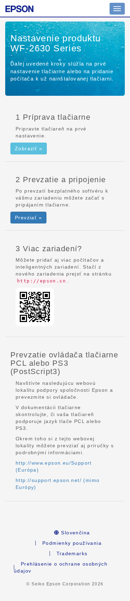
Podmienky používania (72, 543)
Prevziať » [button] (28, 217)
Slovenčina (74, 532)
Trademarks (72, 553)
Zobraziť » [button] (28, 148)
